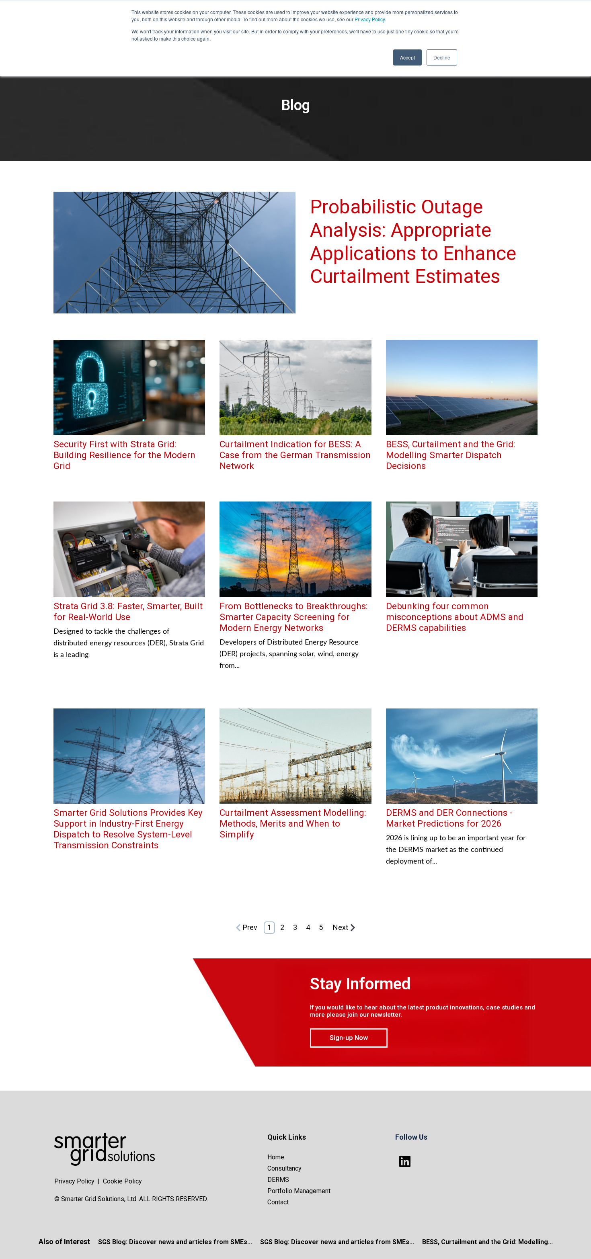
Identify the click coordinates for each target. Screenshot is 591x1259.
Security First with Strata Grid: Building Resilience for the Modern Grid (124, 455)
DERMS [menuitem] (278, 1179)
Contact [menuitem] (278, 1202)
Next (340, 927)
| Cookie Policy (120, 1181)
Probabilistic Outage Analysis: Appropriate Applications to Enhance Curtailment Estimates (413, 241)
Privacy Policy (370, 19)
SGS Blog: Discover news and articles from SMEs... (175, 1242)
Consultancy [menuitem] (284, 1168)
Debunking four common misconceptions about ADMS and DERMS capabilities (454, 617)
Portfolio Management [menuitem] (298, 1191)
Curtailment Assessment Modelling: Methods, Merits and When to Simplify (293, 823)
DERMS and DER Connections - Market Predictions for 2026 (449, 818)
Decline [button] (441, 57)
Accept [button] (407, 57)
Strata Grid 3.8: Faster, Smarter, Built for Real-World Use (128, 611)
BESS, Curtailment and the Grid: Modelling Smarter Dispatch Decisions (450, 455)
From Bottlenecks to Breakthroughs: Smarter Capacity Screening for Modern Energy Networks (294, 617)
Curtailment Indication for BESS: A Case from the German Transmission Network (295, 455)
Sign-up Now (349, 1038)
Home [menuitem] (275, 1157)
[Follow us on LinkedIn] (405, 1161)
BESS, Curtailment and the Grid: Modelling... (487, 1242)
